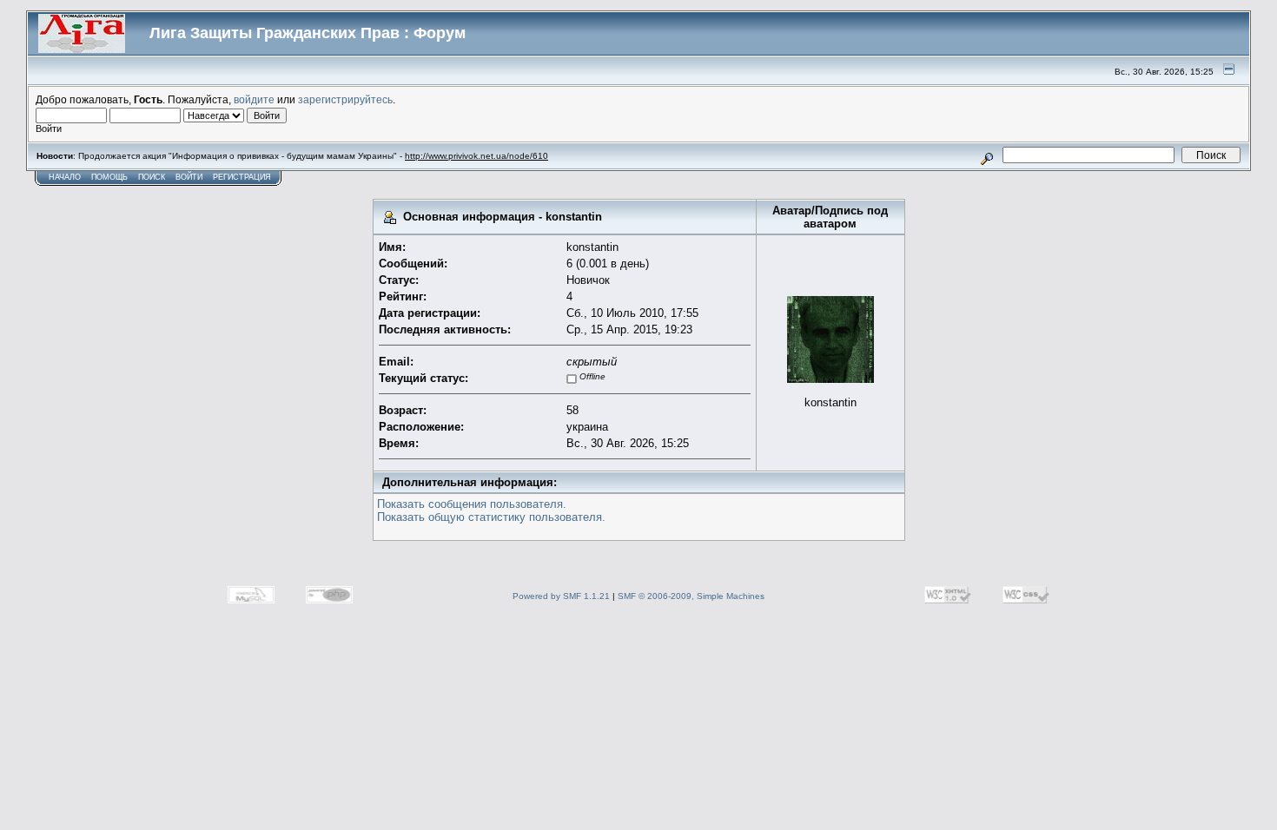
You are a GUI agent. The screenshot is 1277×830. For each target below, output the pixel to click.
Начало (65, 177)
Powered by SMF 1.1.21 (561, 596)
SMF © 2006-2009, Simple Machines (691, 596)
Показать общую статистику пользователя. (491, 517)
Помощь (109, 177)
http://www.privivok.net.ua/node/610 (476, 156)
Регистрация (242, 177)
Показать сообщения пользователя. (471, 504)
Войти (188, 177)
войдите (254, 99)
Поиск (151, 177)
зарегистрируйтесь (345, 99)
